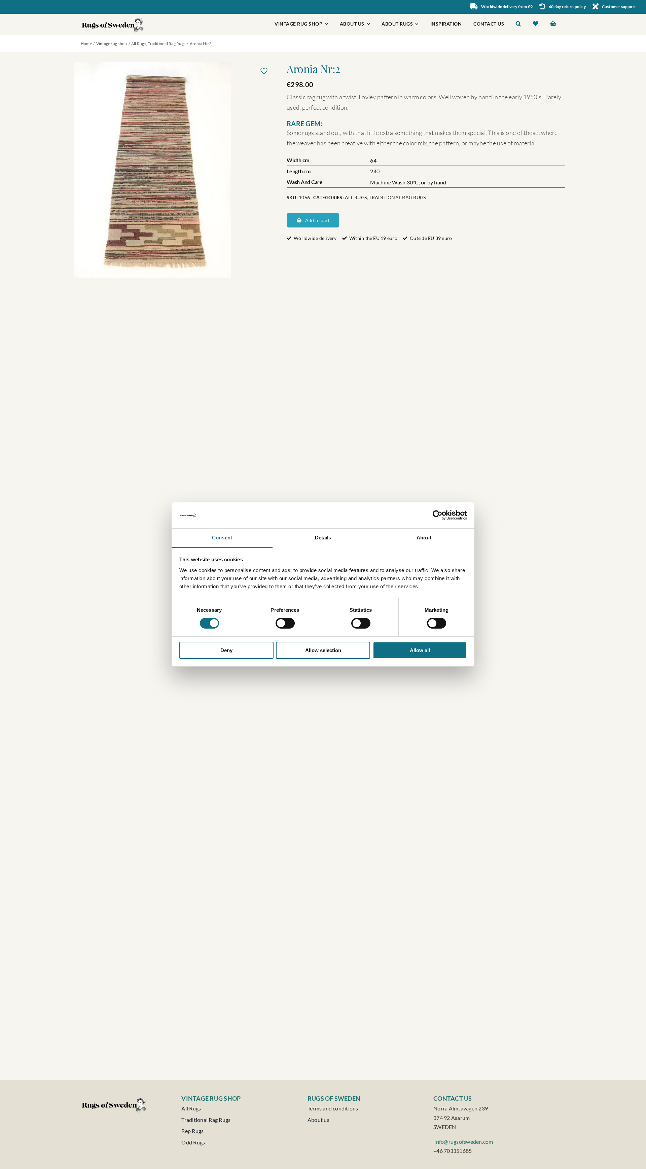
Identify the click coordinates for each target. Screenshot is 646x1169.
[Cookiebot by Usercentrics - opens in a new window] (437, 515)
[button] (518, 24)
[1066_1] (173, 170)
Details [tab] (323, 537)
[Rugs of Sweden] (113, 16)
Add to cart (317, 220)
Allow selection (323, 650)
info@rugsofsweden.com (463, 1141)
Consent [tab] (222, 537)
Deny (226, 650)
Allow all (420, 650)
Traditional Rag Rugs (397, 197)
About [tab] (424, 537)
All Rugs (356, 197)
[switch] (285, 623)
